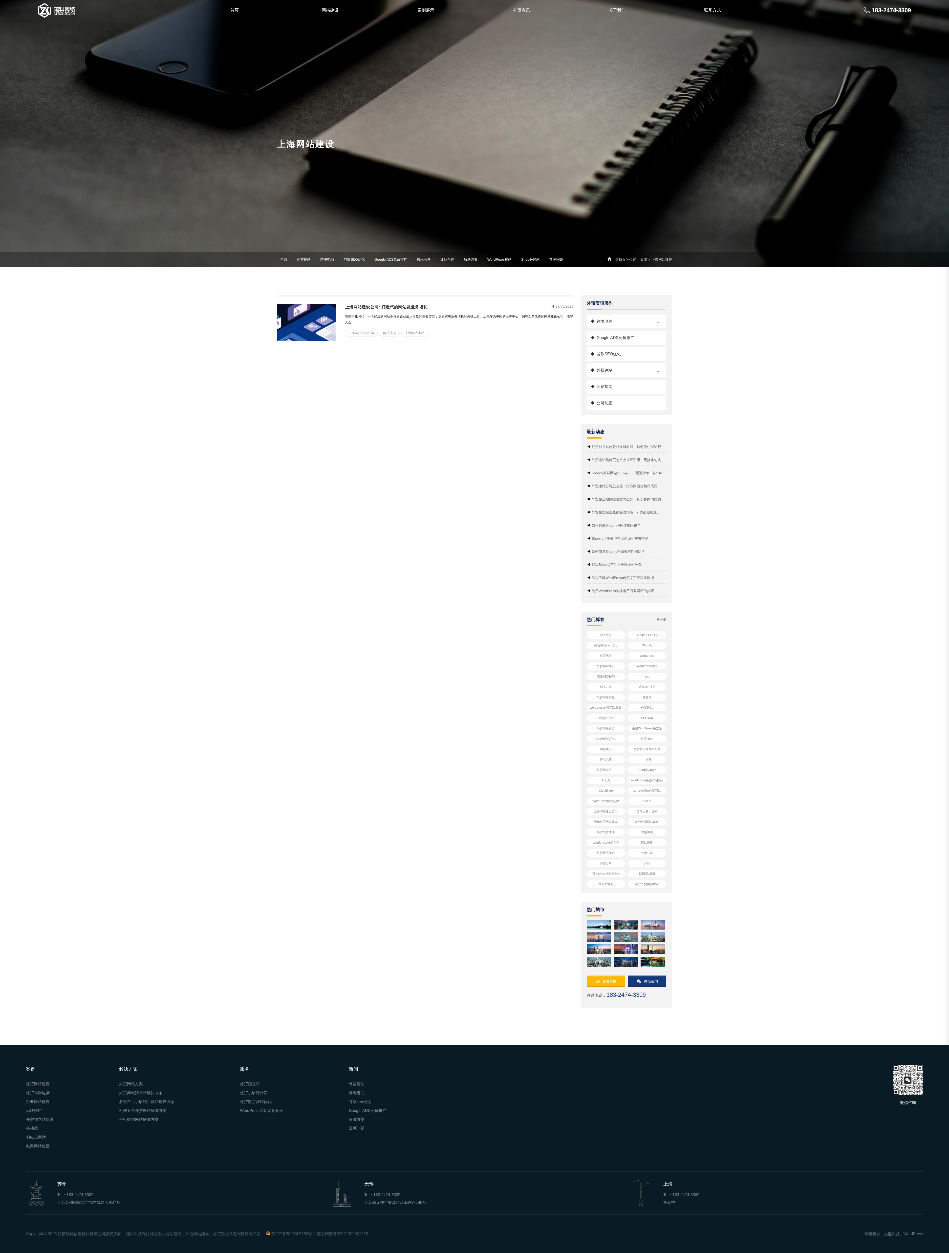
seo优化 (605, 635)
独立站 (647, 697)
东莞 (626, 949)
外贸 (647, 863)
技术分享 (424, 259)
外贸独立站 (605, 718)
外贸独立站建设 (40, 1119)
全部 (283, 259)
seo (647, 676)
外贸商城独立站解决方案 (141, 1093)
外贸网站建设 (606, 666)
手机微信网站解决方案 (139, 1119)
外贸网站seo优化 (605, 645)
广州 (626, 961)
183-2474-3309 (79, 1195)
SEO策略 (647, 718)
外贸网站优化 (606, 697)
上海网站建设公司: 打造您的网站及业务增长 (386, 307)
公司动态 (625, 403)
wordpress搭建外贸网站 (647, 780)
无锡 (599, 924)
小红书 (647, 801)
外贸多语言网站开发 (647, 749)
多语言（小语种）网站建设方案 (146, 1102)
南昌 (653, 949)
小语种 (647, 759)
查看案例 (609, 981)
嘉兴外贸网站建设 (647, 884)
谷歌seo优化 (647, 687)
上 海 (652, 924)
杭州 (626, 937)
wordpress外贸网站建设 (606, 707)
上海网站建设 (647, 873)
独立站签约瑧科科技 (605, 873)
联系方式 (712, 10)
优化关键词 (605, 884)
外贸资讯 (521, 10)
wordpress (647, 656)
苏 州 (626, 924)
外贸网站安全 (606, 728)
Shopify (647, 645)
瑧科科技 (872, 1234)
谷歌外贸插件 (606, 832)
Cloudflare (606, 790)
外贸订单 (606, 863)
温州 (653, 937)
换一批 (661, 619)
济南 (653, 961)
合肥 (599, 961)
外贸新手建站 (606, 853)
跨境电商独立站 (605, 739)
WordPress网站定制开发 (261, 1110)
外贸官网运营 (38, 1093)
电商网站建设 (38, 1146)
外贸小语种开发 (254, 1093)
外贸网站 (606, 656)
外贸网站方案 (131, 1084)
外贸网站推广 (606, 770)
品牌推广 (34, 1110)
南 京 (599, 937)
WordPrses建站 (499, 259)
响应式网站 (36, 1137)
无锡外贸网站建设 (606, 822)
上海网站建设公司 (606, 811)
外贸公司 (647, 853)
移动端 (32, 1128)
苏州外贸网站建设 (647, 822)
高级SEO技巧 (606, 676)
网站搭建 (647, 842)
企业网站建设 (38, 1102)
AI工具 (606, 780)
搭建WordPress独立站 (647, 728)
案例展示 (425, 10)
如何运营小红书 (647, 811)
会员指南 (625, 386)
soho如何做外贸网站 (647, 790)
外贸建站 (304, 259)
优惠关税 (647, 832)
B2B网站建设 (647, 770)
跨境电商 (327, 259)
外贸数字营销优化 (256, 1102)
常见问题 (556, 259)
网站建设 (330, 10)
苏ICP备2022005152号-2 (293, 1234)
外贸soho (647, 739)
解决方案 (471, 259)
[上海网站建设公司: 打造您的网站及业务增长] (306, 322)
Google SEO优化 (647, 635)
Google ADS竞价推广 (390, 259)
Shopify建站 (530, 259)
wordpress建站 (647, 666)
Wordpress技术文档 (606, 842)
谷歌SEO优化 (354, 259)
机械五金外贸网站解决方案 (143, 1110)
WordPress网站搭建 (605, 801)
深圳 (599, 949)
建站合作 (447, 259)
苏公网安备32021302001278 (342, 1234)
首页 (234, 10)
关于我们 (617, 10)
